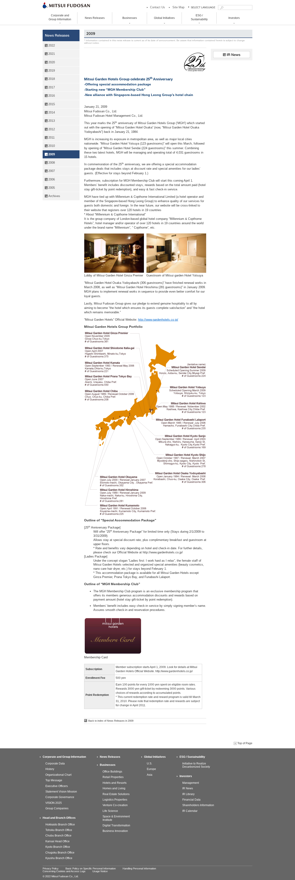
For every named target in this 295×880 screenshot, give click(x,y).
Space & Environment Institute (116, 818)
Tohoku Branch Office (58, 830)
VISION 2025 (53, 802)
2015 (51, 104)
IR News (187, 788)
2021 (51, 53)
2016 (51, 95)
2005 (51, 187)
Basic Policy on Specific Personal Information (90, 868)
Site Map (178, 7)
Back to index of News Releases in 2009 (110, 720)
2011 (51, 137)
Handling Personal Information (139, 868)
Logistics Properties (115, 799)
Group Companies (56, 808)
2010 (51, 146)
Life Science (110, 811)
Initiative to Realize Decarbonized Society (196, 765)
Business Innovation (115, 831)
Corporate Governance (59, 797)
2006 (51, 179)
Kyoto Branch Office (57, 846)
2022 (51, 45)
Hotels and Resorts (115, 782)
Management (190, 782)
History (49, 769)
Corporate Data (55, 763)
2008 (51, 162)
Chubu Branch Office (58, 835)
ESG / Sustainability (192, 756)
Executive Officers (56, 786)
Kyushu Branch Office (58, 858)
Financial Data (191, 799)
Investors (186, 776)
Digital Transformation (116, 825)
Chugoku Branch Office (59, 852)
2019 (51, 70)
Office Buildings (112, 771)
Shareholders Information (198, 805)
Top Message (53, 780)
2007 (51, 171)
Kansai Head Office (57, 841)
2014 (51, 112)
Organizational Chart (58, 774)
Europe (151, 769)
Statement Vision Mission (61, 791)
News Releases (95, 18)
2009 (51, 154)
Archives (54, 196)
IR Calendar (190, 811)
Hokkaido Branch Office (60, 824)
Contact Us (157, 7)
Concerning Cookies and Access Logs (64, 871)
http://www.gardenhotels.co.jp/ (158, 319)
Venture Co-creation (115, 805)
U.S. (149, 763)
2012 (51, 129)
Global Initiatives (155, 756)
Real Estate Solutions (116, 794)
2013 (51, 120)
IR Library (188, 794)
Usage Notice (100, 871)
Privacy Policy (51, 868)
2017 (51, 87)
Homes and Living (114, 788)
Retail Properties (113, 777)
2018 (51, 79)
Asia (149, 774)
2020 (51, 62)
